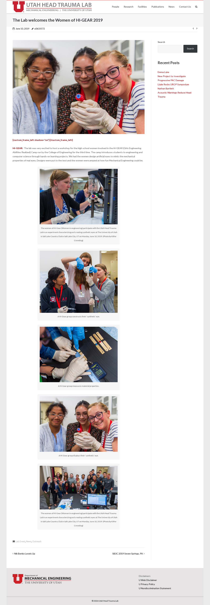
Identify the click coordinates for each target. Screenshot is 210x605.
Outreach (36, 541)
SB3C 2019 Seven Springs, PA (127, 553)
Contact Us (185, 6)
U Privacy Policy (147, 584)
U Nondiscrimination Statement (155, 588)
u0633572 (39, 28)
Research (128, 6)
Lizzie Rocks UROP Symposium (173, 84)
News (172, 6)
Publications (157, 6)
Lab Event (20, 541)
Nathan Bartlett (166, 88)
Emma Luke (163, 72)
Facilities (142, 6)
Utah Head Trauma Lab (108, 601)
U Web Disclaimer (148, 580)
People (115, 6)
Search (161, 42)
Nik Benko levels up (24, 553)
